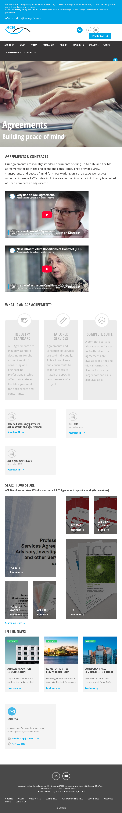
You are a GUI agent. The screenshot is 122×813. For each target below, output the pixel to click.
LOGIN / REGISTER (100, 35)
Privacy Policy (20, 9)
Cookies (9, 798)
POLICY (33, 45)
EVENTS (106, 45)
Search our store (14, 623)
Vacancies (108, 798)
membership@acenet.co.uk (25, 738)
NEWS (22, 45)
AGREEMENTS (12, 52)
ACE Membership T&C (72, 798)
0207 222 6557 (18, 743)
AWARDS (93, 45)
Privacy (20, 798)
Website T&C (35, 798)
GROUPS (64, 45)
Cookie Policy (38, 9)
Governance (93, 798)
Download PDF (14, 432)
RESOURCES (78, 45)
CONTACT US (30, 52)
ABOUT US (9, 45)
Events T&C (51, 798)
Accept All (13, 18)
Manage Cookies (32, 18)
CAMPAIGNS (48, 45)
